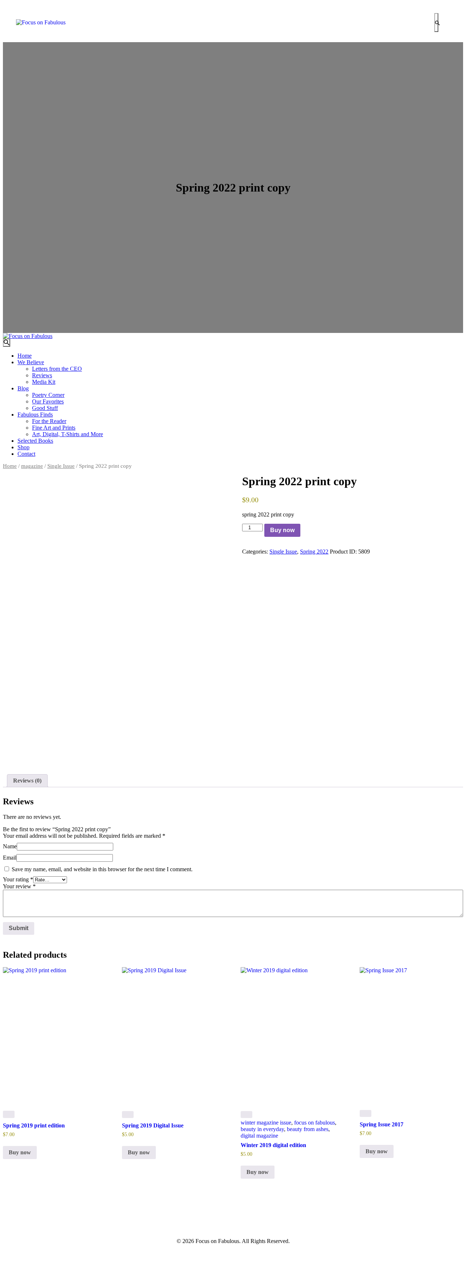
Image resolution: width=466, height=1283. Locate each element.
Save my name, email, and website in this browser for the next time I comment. (102, 869)
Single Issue (61, 466)
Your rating (18, 879)
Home (10, 466)
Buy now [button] (20, 1152)
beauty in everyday (262, 1129)
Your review (19, 886)
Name (10, 846)
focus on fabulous (314, 1122)
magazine (32, 466)
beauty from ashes (307, 1129)
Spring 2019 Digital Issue (152, 1125)
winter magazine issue (266, 1122)
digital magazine (259, 1136)
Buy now (282, 530)
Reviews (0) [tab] (27, 780)
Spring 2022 (314, 551)
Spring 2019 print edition (34, 1125)
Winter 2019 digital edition (273, 1145)
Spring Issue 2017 (381, 1124)
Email (9, 857)
